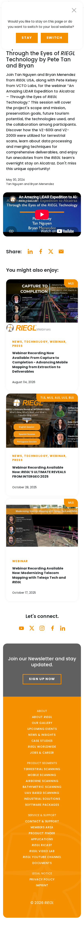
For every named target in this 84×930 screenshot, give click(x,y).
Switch (54, 37)
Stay (27, 37)
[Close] (74, 10)
